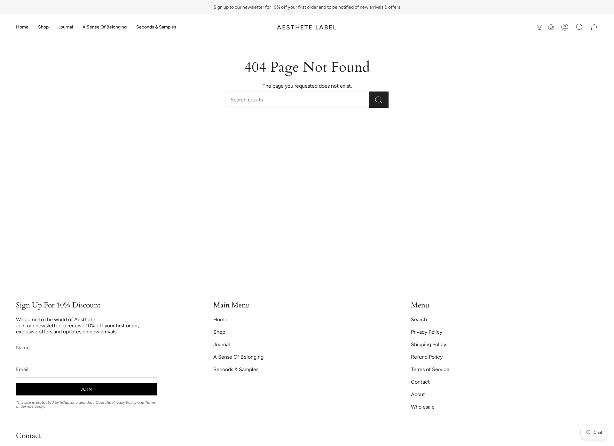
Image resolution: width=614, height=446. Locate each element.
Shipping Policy (428, 344)
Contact (420, 382)
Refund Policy (427, 357)
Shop (219, 332)
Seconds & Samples (235, 369)
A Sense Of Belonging (238, 357)
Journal (221, 344)
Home (220, 319)
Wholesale (423, 407)
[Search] (379, 100)
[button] (43, 27)
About (418, 394)
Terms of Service (430, 369)
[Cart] (594, 27)
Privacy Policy (124, 402)
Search (419, 319)
